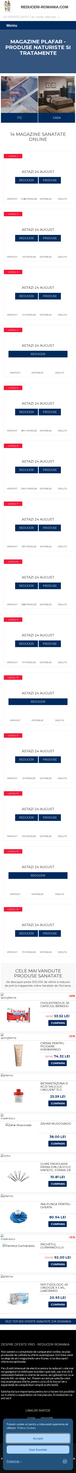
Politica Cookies (26, 1428)
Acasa (31, 1417)
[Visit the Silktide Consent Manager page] (65, 1461)
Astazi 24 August (38, 172)
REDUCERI (26, 180)
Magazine (47, 1417)
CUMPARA (58, 1023)
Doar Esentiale (38, 1449)
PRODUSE (50, 180)
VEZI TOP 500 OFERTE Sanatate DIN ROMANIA (38, 1321)
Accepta (38, 1438)
